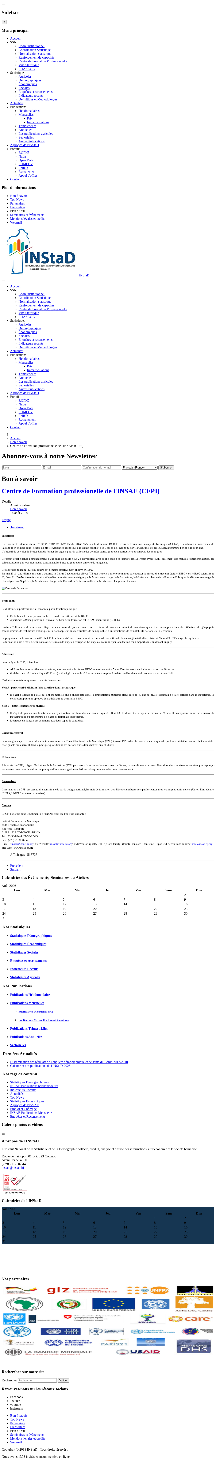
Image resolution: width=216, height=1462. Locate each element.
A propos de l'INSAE (24, 1105)
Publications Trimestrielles (29, 1028)
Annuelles (25, 130)
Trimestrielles (27, 126)
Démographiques (30, 80)
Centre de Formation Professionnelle (43, 61)
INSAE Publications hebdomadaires (34, 1086)
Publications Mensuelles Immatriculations (44, 1020)
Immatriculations (38, 122)
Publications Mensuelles (27, 1003)
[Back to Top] (3, 1134)
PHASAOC (27, 69)
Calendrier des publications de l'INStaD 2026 (40, 1066)
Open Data (26, 160)
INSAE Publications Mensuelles (31, 1112)
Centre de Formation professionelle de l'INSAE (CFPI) (81, 491)
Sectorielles (26, 137)
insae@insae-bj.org (22, 843)
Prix (29, 118)
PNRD (23, 168)
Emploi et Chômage (23, 1109)
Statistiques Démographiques (31, 935)
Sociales (24, 88)
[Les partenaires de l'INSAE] (108, 1356)
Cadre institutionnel (32, 46)
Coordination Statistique (35, 50)
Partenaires (17, 203)
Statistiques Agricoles (25, 977)
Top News (17, 199)
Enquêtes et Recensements (27, 1116)
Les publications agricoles (36, 133)
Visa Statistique (29, 65)
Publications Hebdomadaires (30, 994)
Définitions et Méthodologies (38, 99)
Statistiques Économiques (28, 944)
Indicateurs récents (31, 95)
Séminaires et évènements (27, 215)
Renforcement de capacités (36, 57)
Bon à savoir (18, 196)
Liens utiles (17, 207)
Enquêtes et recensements (36, 91)
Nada (22, 156)
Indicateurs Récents (24, 969)
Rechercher (9, 1380)
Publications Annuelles (26, 1037)
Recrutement (27, 171)
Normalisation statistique (35, 53)
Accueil (15, 38)
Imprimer (17, 527)
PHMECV (26, 164)
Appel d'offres (28, 175)
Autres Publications (32, 141)
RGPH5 (24, 152)
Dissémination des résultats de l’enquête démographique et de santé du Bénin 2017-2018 (69, 1062)
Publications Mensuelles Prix (36, 1011)
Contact (15, 179)
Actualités (16, 103)
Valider (63, 1380)
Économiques (28, 84)
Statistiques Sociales (24, 952)
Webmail (16, 222)
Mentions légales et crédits (27, 218)
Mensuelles (26, 114)
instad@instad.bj (13, 1167)
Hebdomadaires (29, 111)
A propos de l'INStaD (24, 145)
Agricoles (25, 76)
